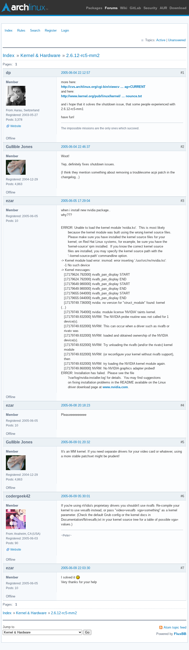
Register (51, 30)
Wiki (123, 8)
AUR (163, 8)
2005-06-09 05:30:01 (75, 496)
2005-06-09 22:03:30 (75, 568)
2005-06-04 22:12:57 (75, 73)
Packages (94, 8)
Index (9, 30)
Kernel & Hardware (40, 55)
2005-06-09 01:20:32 (75, 442)
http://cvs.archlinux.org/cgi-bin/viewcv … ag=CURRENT (103, 87)
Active (160, 40)
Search (35, 30)
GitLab (135, 8)
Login (65, 30)
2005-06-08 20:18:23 (75, 405)
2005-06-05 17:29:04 (75, 201)
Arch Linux (24, 7)
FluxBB (180, 634)
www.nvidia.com (115, 387)
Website (15, 126)
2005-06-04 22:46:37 (75, 147)
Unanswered (177, 40)
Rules (21, 30)
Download (178, 8)
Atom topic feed (175, 627)
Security (150, 8)
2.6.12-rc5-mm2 (83, 55)
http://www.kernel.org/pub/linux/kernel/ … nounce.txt (101, 96)
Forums (111, 8)
